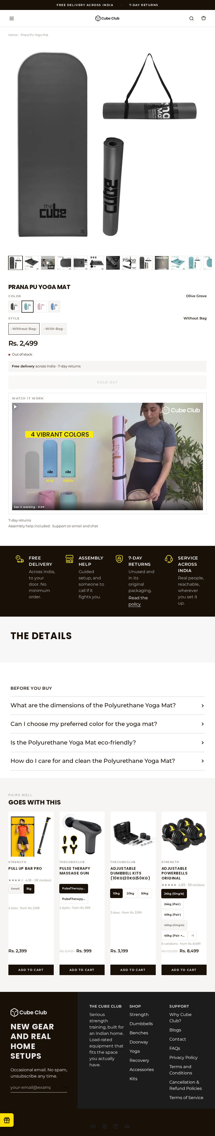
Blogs (175, 1030)
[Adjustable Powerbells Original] (184, 834)
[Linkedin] (115, 1126)
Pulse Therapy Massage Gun (75, 871)
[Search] (191, 18)
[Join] (60, 1087)
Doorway (139, 1042)
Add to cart (31, 970)
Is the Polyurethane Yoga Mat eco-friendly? (73, 742)
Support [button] (179, 1006)
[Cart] (203, 18)
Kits (133, 1078)
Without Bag (24, 329)
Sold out (107, 382)
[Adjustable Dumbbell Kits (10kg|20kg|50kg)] (133, 834)
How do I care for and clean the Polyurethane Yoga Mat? (92, 760)
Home (13, 35)
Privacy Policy (183, 1057)
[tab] (15, 263)
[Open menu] (11, 18)
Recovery (139, 1060)
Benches (139, 1032)
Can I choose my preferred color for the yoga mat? (83, 723)
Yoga (135, 1051)
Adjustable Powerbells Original (175, 873)
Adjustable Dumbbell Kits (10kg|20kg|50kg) (130, 873)
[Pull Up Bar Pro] (31, 834)
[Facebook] (93, 1126)
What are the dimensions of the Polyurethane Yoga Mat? (93, 705)
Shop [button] (135, 1006)
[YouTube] (127, 1126)
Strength (139, 1014)
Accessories (142, 1069)
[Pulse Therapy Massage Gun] (82, 834)
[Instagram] (104, 1126)
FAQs (174, 1048)
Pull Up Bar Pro (25, 868)
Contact (177, 1039)
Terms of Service (186, 1097)
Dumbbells (141, 1023)
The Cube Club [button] (105, 1006)
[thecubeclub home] (107, 18)
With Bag (54, 329)
